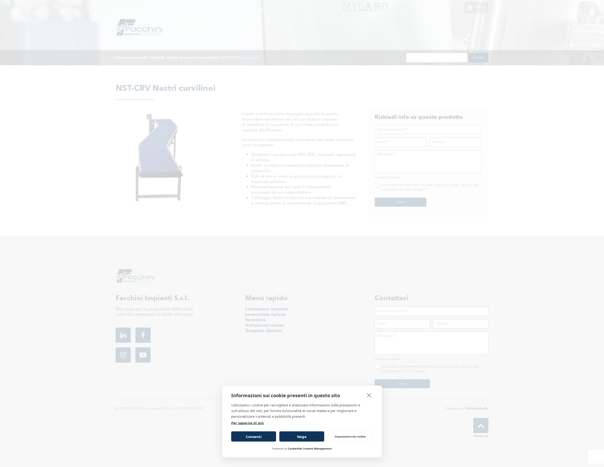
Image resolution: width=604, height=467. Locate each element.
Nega (301, 436)
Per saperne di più (247, 423)
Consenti (254, 436)
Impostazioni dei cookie (350, 436)
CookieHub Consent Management (310, 448)
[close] (369, 395)
